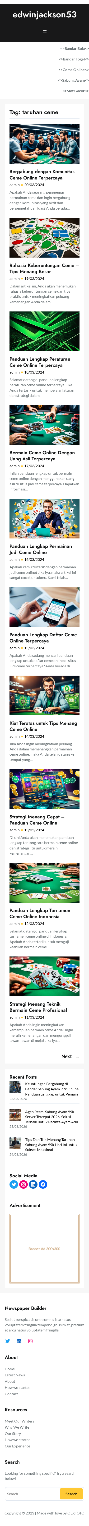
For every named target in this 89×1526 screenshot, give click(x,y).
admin (14, 184)
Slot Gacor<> (78, 90)
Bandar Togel (74, 59)
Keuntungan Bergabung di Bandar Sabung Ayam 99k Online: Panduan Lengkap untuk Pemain (52, 1088)
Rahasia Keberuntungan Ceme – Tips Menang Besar (44, 268)
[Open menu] (44, 31)
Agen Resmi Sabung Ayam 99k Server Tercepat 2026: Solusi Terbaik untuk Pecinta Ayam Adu (51, 1116)
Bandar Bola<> (77, 48)
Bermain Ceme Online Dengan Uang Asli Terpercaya (42, 456)
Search (71, 1493)
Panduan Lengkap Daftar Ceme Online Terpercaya (43, 638)
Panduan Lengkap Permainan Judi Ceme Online (40, 549)
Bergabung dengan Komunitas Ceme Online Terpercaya (42, 174)
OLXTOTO (75, 1513)
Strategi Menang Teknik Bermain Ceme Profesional (38, 1007)
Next (70, 1056)
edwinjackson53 (45, 14)
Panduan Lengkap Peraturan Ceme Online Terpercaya (39, 362)
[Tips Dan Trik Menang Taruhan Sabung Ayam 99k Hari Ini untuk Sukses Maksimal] (15, 1143)
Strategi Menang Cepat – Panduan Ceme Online (37, 820)
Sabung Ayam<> (75, 80)
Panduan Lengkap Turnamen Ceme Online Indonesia (39, 913)
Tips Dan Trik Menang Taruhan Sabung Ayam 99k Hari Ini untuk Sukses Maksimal (51, 1144)
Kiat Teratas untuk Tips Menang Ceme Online (43, 726)
